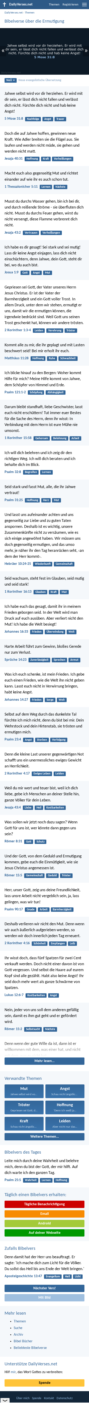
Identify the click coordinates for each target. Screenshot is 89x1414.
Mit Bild (44, 1298)
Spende (44, 1383)
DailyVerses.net (14, 12)
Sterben (42, 739)
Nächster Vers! (44, 1288)
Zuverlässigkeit (39, 659)
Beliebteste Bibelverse (30, 1348)
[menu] (84, 6)
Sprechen (59, 659)
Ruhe (52, 358)
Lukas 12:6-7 (14, 995)
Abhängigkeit (55, 392)
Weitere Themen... (44, 1137)
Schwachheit (68, 358)
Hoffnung (32, 158)
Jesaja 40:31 (14, 159)
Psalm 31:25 (14, 500)
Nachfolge (33, 119)
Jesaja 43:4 (13, 807)
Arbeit (75, 438)
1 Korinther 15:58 (18, 438)
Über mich (22, 1398)
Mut (47, 272)
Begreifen (31, 472)
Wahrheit (31, 1180)
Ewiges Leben (42, 773)
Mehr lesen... (44, 1061)
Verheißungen (62, 158)
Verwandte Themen (23, 1078)
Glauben (40, 592)
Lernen (46, 186)
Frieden (37, 631)
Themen (54, 4)
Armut (74, 659)
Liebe (28, 807)
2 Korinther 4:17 (17, 773)
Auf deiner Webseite (44, 1233)
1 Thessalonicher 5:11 (21, 187)
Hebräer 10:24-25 (18, 564)
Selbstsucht (33, 1029)
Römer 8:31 (13, 841)
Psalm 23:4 (13, 739)
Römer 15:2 (13, 1029)
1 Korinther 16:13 (18, 592)
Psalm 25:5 (13, 1180)
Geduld (52, 875)
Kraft (46, 158)
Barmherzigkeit (62, 909)
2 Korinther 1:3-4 (18, 330)
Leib (72, 943)
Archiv (18, 1335)
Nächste (60, 186)
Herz (46, 500)
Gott (25, 272)
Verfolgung (58, 739)
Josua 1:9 (11, 272)
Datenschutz (65, 1398)
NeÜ (9, 80)
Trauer (60, 119)
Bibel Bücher (23, 1341)
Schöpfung (36, 392)
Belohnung (59, 438)
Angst (47, 119)
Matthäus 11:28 (17, 358)
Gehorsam (41, 438)
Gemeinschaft (64, 564)
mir (13, 1372)
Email (44, 1214)
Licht (78, 1276)
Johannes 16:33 (16, 632)
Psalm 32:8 (13, 472)
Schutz (40, 841)
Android (44, 1223)
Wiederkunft (43, 564)
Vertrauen (31, 232)
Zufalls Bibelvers (20, 1248)
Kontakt (49, 1398)
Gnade (31, 909)
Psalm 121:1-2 (15, 392)
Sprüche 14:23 (15, 660)
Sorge (50, 699)
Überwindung (55, 631)
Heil (39, 807)
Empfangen (58, 943)
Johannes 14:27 (16, 700)
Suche (18, 1328)
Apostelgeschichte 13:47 (23, 1276)
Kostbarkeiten (55, 807)
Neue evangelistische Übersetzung (39, 80)
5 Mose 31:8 (14, 119)
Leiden (39, 330)
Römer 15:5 (13, 875)
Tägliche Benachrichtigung (44, 1204)
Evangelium (53, 1276)
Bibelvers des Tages (23, 1152)
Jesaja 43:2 (13, 233)
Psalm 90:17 (14, 909)
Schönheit (40, 943)
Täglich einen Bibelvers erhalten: (35, 1195)
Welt (71, 631)
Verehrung (54, 330)
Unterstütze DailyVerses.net (31, 1364)
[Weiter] (44, 1048)
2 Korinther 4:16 (17, 943)
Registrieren (70, 4)
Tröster (70, 330)
